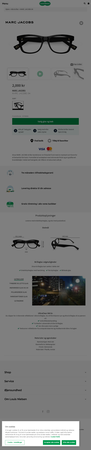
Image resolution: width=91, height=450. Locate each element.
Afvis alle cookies (69, 442)
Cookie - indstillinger (15, 442)
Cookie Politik (55, 437)
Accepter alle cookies (51, 442)
